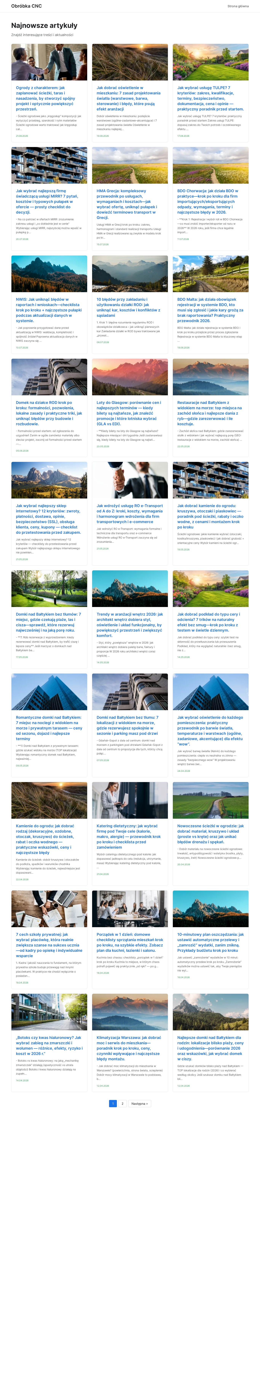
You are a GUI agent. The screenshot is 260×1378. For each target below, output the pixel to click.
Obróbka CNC (26, 6)
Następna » (140, 1103)
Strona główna (238, 6)
